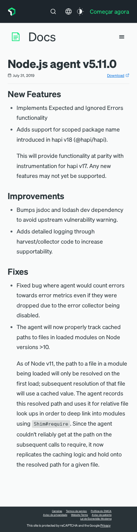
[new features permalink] (64, 94)
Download (115, 75)
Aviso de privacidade (55, 514)
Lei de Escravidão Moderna (96, 518)
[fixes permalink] (31, 271)
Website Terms (79, 514)
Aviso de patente (102, 514)
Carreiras (57, 511)
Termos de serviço (76, 511)
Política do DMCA (101, 511)
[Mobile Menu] (121, 37)
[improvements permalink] (67, 196)
